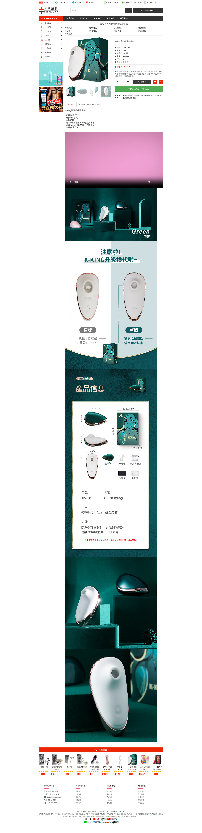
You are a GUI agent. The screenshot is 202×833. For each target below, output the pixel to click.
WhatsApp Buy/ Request (140, 89)
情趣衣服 (48, 48)
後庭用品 (48, 35)
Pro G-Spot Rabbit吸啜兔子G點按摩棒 (120, 768)
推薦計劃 (78, 800)
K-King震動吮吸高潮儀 (117, 24)
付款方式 (109, 800)
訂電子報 (141, 800)
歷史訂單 (141, 794)
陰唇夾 (69, 767)
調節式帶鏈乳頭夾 (57, 768)
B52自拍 (107, 811)
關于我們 (109, 791)
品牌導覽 (78, 797)
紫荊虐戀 (114, 811)
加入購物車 (141, 82)
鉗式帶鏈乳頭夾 (82, 768)
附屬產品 (48, 52)
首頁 (102, 24)
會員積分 (110, 18)
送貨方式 (97, 18)
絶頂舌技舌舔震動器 (145, 768)
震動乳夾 (44, 767)
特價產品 (48, 56)
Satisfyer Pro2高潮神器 (107, 768)
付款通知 (78, 791)
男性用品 (48, 23)
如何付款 (84, 18)
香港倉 (125, 62)
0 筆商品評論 (127, 95)
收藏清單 (141, 797)
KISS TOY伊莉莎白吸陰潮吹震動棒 (157, 768)
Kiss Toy (126, 47)
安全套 (47, 40)
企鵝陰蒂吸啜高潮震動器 (95, 768)
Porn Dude (121, 811)
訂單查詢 (78, 794)
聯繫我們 (124, 18)
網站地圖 (109, 803)
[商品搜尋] (128, 10)
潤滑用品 (48, 44)
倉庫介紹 (70, 18)
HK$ (60, 2)
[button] (52, 18)
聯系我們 (78, 803)
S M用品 (48, 31)
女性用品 (48, 27)
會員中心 (141, 791)
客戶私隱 (109, 797)
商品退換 (141, 803)
